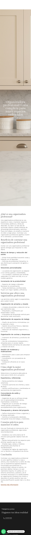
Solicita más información (9, 484)
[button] (3, 531)
